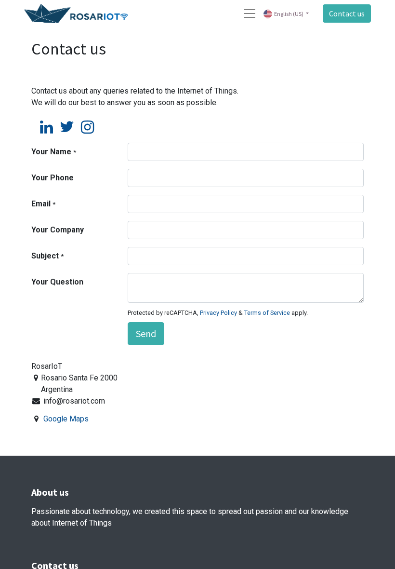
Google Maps (66, 418)
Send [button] (146, 333)
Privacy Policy (218, 312)
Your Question (57, 281)
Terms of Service (267, 312)
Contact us (347, 13)
